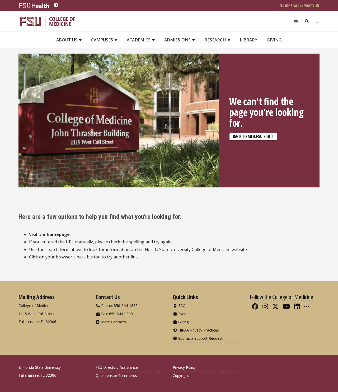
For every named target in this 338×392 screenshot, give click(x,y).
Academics (139, 40)
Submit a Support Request (200, 338)
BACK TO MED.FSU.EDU (251, 136)
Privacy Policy (184, 367)
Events (183, 313)
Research (215, 40)
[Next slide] (313, 118)
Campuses (102, 40)
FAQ (181, 305)
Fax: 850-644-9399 (116, 313)
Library (248, 40)
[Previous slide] (25, 118)
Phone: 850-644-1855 (119, 305)
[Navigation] (317, 21)
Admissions (178, 40)
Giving (274, 40)
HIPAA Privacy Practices (198, 330)
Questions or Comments (116, 375)
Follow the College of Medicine (281, 297)
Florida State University (297, 5)
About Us (67, 40)
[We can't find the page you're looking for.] (118, 120)
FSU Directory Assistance (117, 367)
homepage (58, 234)
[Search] (307, 21)
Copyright (181, 375)
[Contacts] (295, 21)
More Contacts (113, 321)
